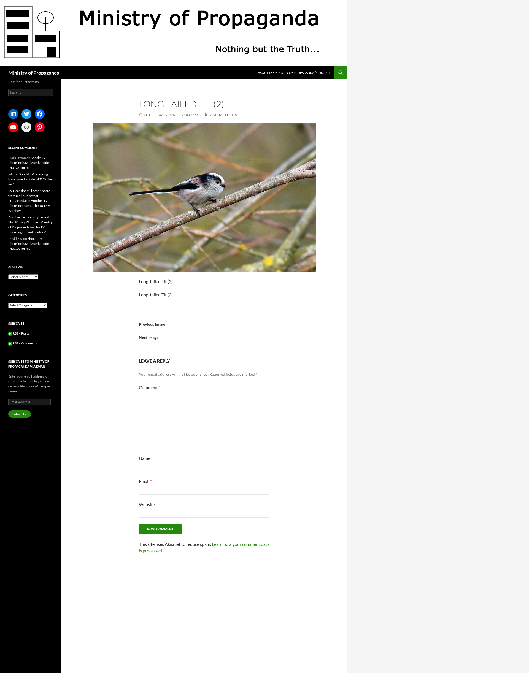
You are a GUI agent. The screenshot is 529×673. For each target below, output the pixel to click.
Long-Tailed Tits (222, 115)
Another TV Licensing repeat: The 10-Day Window (29, 206)
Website (147, 504)
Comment (149, 387)
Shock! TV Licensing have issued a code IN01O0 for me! (28, 163)
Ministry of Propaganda (33, 73)
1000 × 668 (192, 115)
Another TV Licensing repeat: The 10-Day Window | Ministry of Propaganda (30, 222)
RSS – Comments (24, 343)
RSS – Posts (20, 333)
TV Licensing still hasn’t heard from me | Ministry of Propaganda (29, 196)
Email (145, 481)
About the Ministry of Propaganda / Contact (294, 72)
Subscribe (19, 414)
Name (146, 458)
